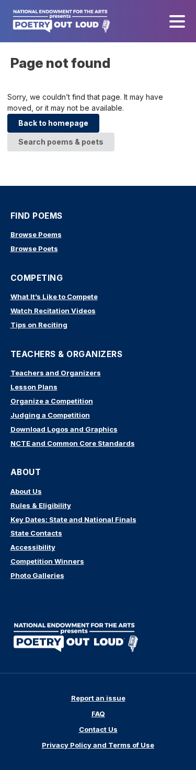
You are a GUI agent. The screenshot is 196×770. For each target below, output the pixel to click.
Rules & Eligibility (40, 505)
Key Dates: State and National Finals (73, 519)
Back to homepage (53, 123)
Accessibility (32, 547)
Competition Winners (47, 561)
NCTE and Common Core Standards (72, 443)
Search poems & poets (60, 141)
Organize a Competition (51, 401)
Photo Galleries (37, 575)
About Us (26, 491)
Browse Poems (36, 234)
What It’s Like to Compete (54, 296)
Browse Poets (34, 248)
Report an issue (98, 698)
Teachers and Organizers (55, 373)
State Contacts (36, 533)
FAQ (98, 713)
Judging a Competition (50, 415)
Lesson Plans (33, 387)
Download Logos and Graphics (64, 429)
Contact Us (98, 729)
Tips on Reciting (38, 325)
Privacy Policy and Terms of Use (98, 745)
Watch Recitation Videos (53, 310)
